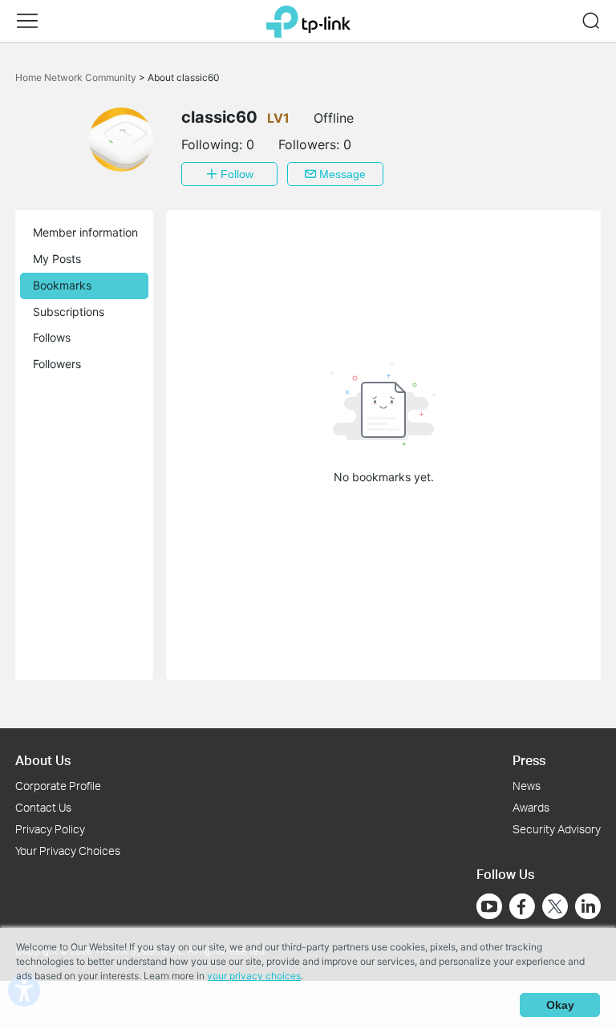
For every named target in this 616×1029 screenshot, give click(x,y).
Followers (57, 364)
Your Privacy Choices (67, 850)
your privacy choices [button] (254, 976)
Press (529, 759)
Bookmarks (62, 285)
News (527, 785)
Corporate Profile (58, 785)
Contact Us (43, 807)
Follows (52, 337)
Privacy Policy (50, 829)
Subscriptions (68, 311)
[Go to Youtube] (489, 906)
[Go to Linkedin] (588, 906)
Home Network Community (77, 77)
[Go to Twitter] (555, 907)
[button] (27, 21)
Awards (531, 807)
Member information (85, 232)
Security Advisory (557, 829)
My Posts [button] (57, 258)
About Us (43, 759)
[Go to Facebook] (522, 906)
